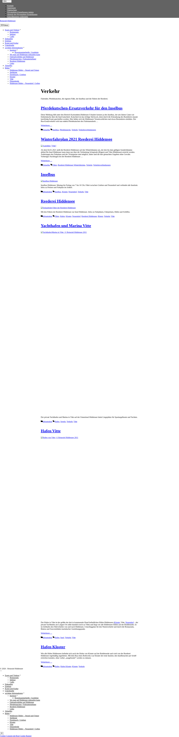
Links (12, 63)
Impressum (11, 8)
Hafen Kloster (53, 647)
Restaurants (14, 32)
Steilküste (13, 72)
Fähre (54, 165)
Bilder (7, 68)
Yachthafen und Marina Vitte (66, 225)
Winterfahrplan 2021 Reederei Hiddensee (76, 139)
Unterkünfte (9, 45)
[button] (1, 671)
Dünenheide (14, 81)
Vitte (11, 79)
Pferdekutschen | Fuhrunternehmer (23, 59)
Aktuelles (8, 66)
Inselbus (55, 130)
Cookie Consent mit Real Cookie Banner (16, 736)
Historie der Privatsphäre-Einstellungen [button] (22, 14)
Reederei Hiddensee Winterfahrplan (71, 165)
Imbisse (13, 34)
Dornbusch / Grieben (18, 75)
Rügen (100, 216)
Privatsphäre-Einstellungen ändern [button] (20, 12)
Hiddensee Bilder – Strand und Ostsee (24, 70)
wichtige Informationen (14, 48)
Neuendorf (72, 192)
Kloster (12, 77)
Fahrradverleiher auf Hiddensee (22, 57)
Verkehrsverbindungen (87, 130)
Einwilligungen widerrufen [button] (17, 17)
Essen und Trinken (12, 30)
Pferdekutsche (65, 130)
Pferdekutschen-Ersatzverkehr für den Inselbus (81, 108)
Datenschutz (12, 10)
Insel (62, 638)
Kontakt (10, 6)
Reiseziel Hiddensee (8, 21)
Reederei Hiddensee (17, 61)
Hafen (62, 216)
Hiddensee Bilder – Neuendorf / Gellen (25, 83)
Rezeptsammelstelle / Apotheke (27, 52)
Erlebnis (8, 41)
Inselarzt (13, 50)
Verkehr (75, 130)
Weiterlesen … (46, 125)
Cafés (12, 36)
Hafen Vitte (51, 431)
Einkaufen (9, 39)
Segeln (63, 422)
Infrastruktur (47, 192)
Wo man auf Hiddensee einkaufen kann (25, 55)
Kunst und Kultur (11, 43)
